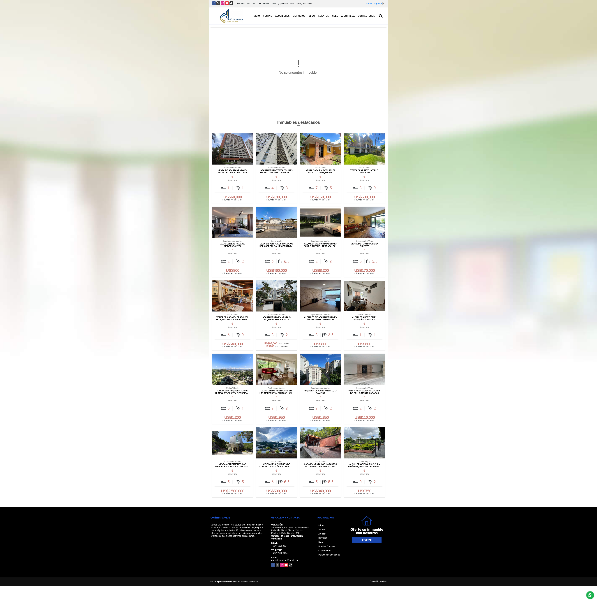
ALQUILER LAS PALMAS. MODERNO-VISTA (232, 245)
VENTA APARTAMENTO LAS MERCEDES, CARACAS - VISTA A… (232, 465)
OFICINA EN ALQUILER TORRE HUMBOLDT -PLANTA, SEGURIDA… (232, 392)
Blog (312, 16)
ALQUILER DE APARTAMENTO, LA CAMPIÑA (320, 392)
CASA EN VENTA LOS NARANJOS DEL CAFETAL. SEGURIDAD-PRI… (320, 465)
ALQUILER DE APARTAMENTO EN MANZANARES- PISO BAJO (320, 318)
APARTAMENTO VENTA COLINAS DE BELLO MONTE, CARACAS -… (276, 171)
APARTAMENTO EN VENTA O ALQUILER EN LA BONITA (276, 318)
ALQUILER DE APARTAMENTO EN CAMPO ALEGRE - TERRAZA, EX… (321, 245)
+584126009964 (248, 3)
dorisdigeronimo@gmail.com (285, 560)
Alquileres (282, 16)
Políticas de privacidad (329, 554)
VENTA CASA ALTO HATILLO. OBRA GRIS (364, 171)
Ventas (267, 16)
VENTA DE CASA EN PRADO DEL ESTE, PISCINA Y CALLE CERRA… (233, 318)
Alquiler (322, 533)
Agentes (323, 16)
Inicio (256, 16)
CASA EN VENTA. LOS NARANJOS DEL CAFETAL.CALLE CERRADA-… (276, 245)
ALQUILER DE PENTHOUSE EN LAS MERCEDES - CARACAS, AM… (276, 392)
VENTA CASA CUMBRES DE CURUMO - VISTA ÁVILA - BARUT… (276, 465)
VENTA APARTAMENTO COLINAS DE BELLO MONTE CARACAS (364, 392)
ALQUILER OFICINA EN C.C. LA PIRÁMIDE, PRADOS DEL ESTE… (364, 465)
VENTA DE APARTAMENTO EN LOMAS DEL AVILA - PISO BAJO (232, 171)
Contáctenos (366, 16)
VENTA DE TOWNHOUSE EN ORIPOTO (364, 245)
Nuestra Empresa (343, 16)
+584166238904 (268, 3)
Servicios (299, 16)
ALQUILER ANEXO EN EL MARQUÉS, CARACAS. (364, 318)
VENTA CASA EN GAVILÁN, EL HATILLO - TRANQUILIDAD (320, 171)
